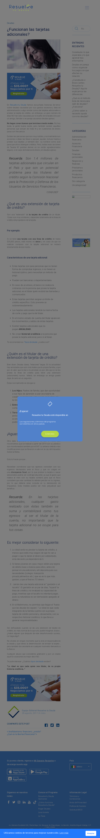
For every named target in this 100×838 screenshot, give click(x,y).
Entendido (49, 434)
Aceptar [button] (90, 833)
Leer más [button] (64, 833)
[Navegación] (87, 8)
